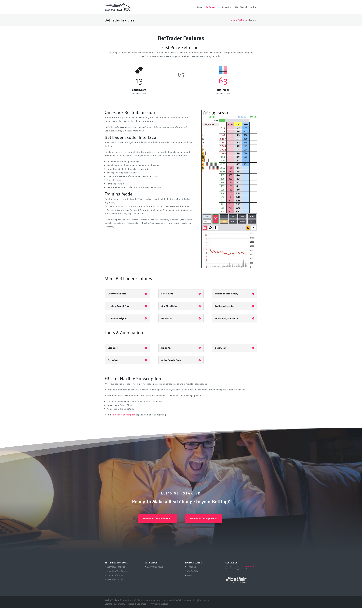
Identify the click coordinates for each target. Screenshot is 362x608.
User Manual (241, 7)
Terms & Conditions (138, 603)
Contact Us (192, 571)
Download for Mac (116, 575)
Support (225, 7)
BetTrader (210, 7)
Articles (253, 7)
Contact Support (155, 566)
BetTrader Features (116, 566)
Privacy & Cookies (159, 603)
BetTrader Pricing (115, 579)
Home (199, 7)
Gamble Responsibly (115, 603)
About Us (191, 566)
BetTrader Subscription (124, 414)
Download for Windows (118, 571)
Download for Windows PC (157, 518)
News (189, 575)
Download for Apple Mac (203, 518)
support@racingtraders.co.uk (243, 566)
